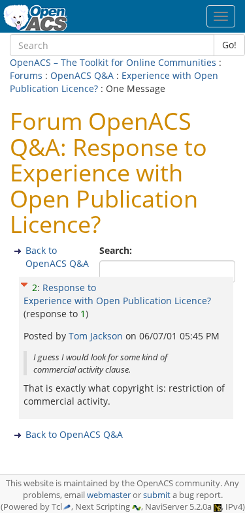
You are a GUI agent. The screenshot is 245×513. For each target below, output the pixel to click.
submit (157, 495)
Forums (26, 75)
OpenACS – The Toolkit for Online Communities (113, 62)
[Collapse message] (24, 283)
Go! (229, 45)
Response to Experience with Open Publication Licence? (117, 294)
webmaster (109, 495)
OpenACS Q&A (82, 75)
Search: (117, 250)
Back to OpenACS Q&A (57, 257)
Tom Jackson (97, 336)
